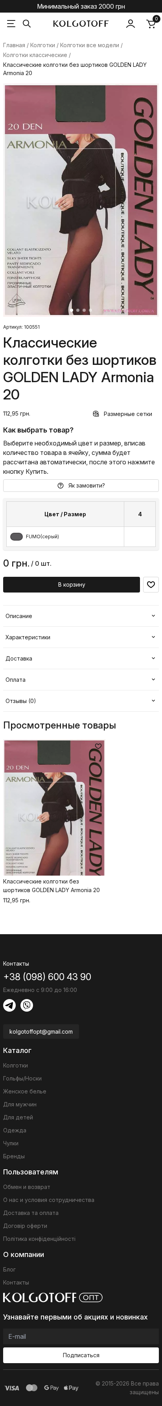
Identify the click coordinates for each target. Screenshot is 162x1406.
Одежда (14, 1130)
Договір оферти (25, 1225)
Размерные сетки (128, 413)
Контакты (16, 1282)
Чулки (10, 1143)
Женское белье (24, 1091)
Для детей (18, 1117)
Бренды (14, 1156)
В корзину (71, 584)
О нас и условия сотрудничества (48, 1199)
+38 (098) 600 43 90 (47, 977)
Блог (9, 1269)
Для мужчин (20, 1104)
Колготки (42, 45)
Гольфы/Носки (22, 1078)
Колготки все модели (89, 45)
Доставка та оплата (31, 1212)
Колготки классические (35, 55)
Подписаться (81, 1355)
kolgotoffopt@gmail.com (41, 1031)
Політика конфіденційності (39, 1238)
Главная (14, 45)
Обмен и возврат (26, 1186)
